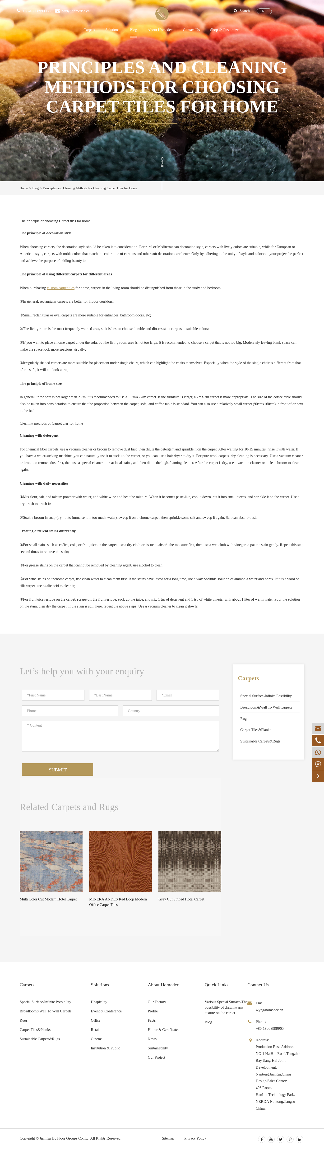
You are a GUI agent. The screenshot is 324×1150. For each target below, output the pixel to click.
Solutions (112, 30)
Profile (153, 1011)
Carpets (89, 30)
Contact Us (191, 30)
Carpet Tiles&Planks (255, 730)
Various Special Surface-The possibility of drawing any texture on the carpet (226, 1007)
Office (95, 1020)
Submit (58, 769)
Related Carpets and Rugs (69, 807)
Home (24, 188)
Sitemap (168, 1138)
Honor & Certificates (163, 1030)
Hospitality (99, 1002)
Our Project (156, 1057)
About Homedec (163, 984)
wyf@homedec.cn (76, 11)
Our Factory (157, 1002)
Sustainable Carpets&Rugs (260, 741)
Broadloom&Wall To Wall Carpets (266, 707)
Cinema (96, 1039)
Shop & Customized (225, 30)
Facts (152, 1020)
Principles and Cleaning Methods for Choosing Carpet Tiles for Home (90, 188)
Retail (95, 1030)
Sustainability (158, 1048)
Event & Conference (106, 1011)
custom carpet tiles (60, 288)
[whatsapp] (318, 752)
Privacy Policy (195, 1138)
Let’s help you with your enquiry (82, 671)
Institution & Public (105, 1048)
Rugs (244, 719)
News (152, 1039)
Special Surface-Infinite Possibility (266, 696)
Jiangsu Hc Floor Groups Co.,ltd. (64, 1138)
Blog (133, 30)
